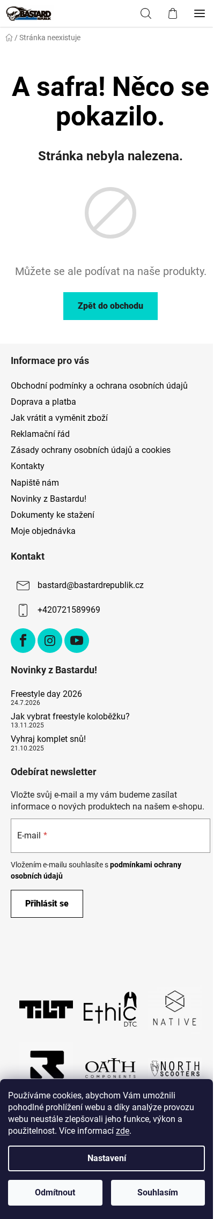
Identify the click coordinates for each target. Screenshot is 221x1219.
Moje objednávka (43, 531)
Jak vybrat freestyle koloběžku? (70, 717)
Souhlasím (157, 1192)
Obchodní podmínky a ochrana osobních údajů (99, 386)
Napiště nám (35, 483)
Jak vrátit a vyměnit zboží (59, 418)
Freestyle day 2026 (46, 694)
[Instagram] (50, 640)
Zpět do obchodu (110, 306)
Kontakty (28, 466)
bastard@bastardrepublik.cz (91, 585)
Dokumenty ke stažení (52, 515)
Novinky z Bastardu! (48, 499)
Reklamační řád (40, 434)
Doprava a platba (43, 402)
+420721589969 (69, 610)
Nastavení (106, 1158)
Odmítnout (55, 1192)
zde (122, 1131)
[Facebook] (23, 640)
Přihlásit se (47, 903)
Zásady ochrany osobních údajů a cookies (91, 450)
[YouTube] (76, 640)
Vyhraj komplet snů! (48, 739)
